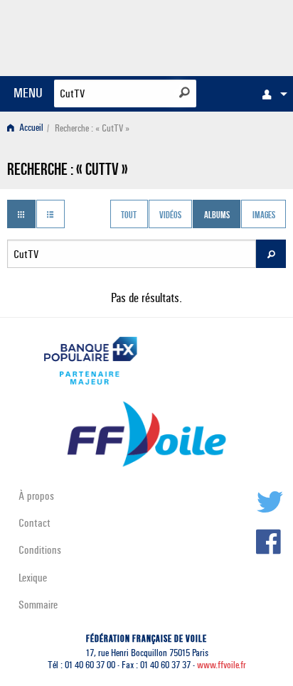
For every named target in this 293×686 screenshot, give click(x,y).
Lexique (32, 577)
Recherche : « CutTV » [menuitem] (92, 128)
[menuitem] (271, 93)
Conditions (39, 550)
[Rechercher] (184, 92)
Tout (129, 215)
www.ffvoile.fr (221, 665)
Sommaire (38, 604)
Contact (34, 523)
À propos (36, 496)
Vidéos (170, 215)
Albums (217, 215)
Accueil (30, 128)
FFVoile (218, 35)
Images (263, 215)
